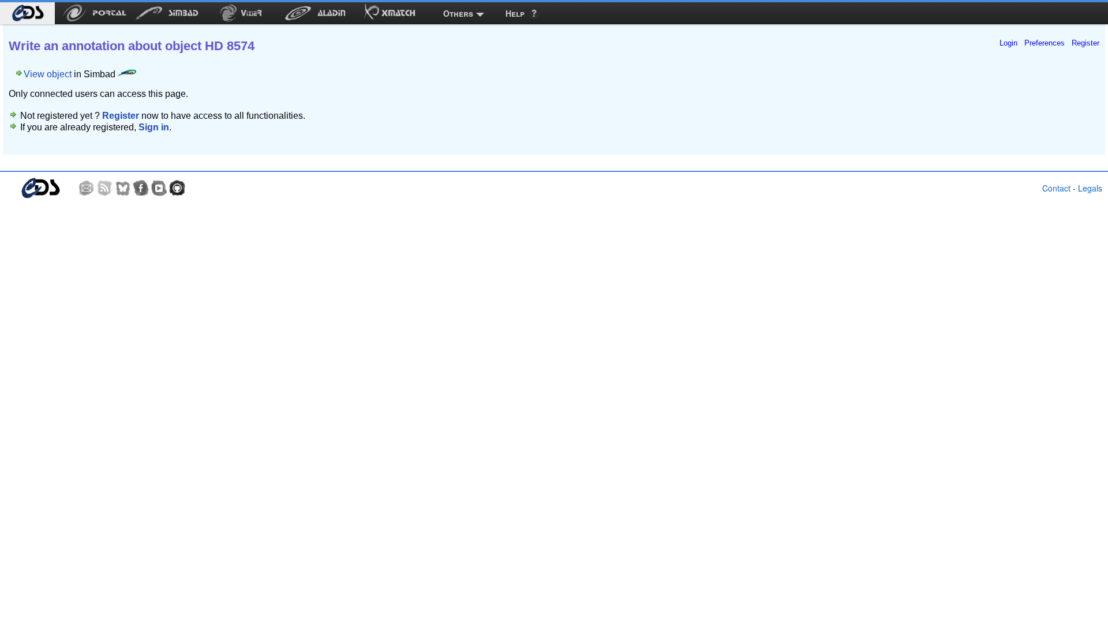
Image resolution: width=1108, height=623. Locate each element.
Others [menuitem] (458, 13)
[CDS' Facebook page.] (141, 188)
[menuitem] (27, 13)
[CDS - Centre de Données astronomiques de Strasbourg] (40, 188)
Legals (1090, 188)
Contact (1056, 188)
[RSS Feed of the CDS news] (104, 188)
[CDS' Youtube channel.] (159, 188)
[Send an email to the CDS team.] (86, 188)
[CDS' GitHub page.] (177, 188)
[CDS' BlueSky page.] (123, 188)
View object (48, 74)
